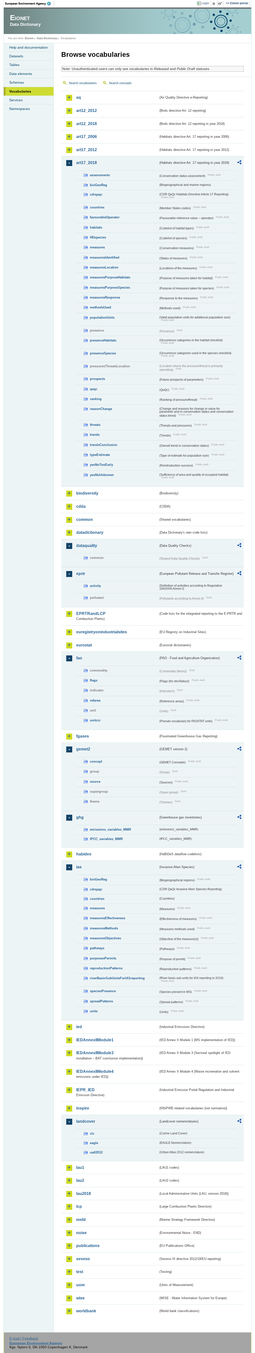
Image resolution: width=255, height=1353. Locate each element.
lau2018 (83, 1193)
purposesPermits (103, 958)
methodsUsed (100, 307)
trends (95, 435)
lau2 (80, 1180)
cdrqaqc (96, 194)
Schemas (16, 82)
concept (96, 761)
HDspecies (98, 237)
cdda (81, 506)
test (79, 1272)
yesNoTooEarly (101, 465)
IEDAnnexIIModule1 (95, 1040)
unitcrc (95, 720)
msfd (81, 1220)
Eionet (29, 38)
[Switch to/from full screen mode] (221, 3)
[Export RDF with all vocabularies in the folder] (239, 163)
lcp (79, 1206)
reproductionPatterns (106, 968)
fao (79, 658)
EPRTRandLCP (91, 613)
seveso (83, 1259)
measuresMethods (104, 928)
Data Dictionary (47, 38)
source (95, 781)
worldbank (86, 1311)
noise (81, 1233)
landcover (85, 1121)
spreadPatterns (101, 1001)
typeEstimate (100, 455)
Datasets (16, 56)
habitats (96, 227)
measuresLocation (104, 267)
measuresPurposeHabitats (110, 277)
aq (78, 97)
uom (80, 1285)
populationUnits (102, 317)
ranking (96, 399)
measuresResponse (105, 297)
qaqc (93, 389)
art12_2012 (86, 110)
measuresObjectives (105, 938)
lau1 (80, 1167)
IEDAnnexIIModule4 (95, 1071)
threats (95, 425)
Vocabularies (20, 91)
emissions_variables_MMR (110, 829)
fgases (82, 736)
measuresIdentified (104, 257)
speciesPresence (103, 991)
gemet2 (83, 749)
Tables (14, 65)
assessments (100, 175)
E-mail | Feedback (23, 1338)
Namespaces (19, 109)
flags (93, 680)
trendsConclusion (103, 445)
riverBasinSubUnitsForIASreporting (117, 978)
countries (97, 207)
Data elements (20, 74)
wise (80, 1298)
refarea (95, 700)
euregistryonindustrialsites (101, 632)
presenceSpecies (103, 353)
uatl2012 (96, 1152)
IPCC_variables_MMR (106, 839)
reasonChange (101, 409)
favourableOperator (105, 217)
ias (79, 867)
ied (79, 1027)
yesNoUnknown (102, 475)
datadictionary (89, 532)
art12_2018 (86, 124)
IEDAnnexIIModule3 (95, 1053)
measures (97, 247)
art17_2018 (86, 163)
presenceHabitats (103, 340)
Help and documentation (28, 47)
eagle (94, 1143)
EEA (29, 3)
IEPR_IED (85, 1090)
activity (95, 586)
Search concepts (120, 83)
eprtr (80, 574)
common (84, 519)
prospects (97, 379)
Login (205, 3)
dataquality (86, 545)
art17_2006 (86, 137)
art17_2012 (86, 150)
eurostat (84, 645)
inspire (82, 1108)
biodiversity (87, 493)
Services (16, 100)
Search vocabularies (83, 83)
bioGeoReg (98, 185)
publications (88, 1246)
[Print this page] (214, 3)
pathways (97, 948)
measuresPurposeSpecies (110, 287)
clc (92, 1133)
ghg (80, 817)
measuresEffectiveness (107, 918)
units (94, 1011)
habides (83, 854)
